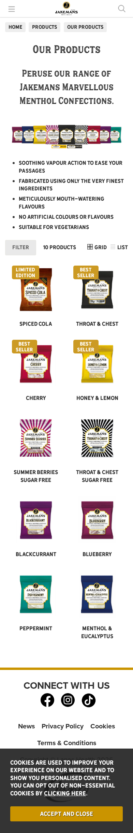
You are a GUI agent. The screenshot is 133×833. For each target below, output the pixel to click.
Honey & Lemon (97, 398)
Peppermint (35, 628)
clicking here (65, 793)
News (26, 726)
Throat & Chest (97, 324)
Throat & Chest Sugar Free (97, 476)
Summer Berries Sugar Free (36, 476)
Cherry (36, 398)
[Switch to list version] (113, 248)
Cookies (102, 726)
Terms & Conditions (66, 743)
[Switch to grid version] (90, 248)
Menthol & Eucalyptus (97, 632)
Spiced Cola (35, 324)
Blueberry (97, 554)
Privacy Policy (63, 726)
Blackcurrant (36, 554)
